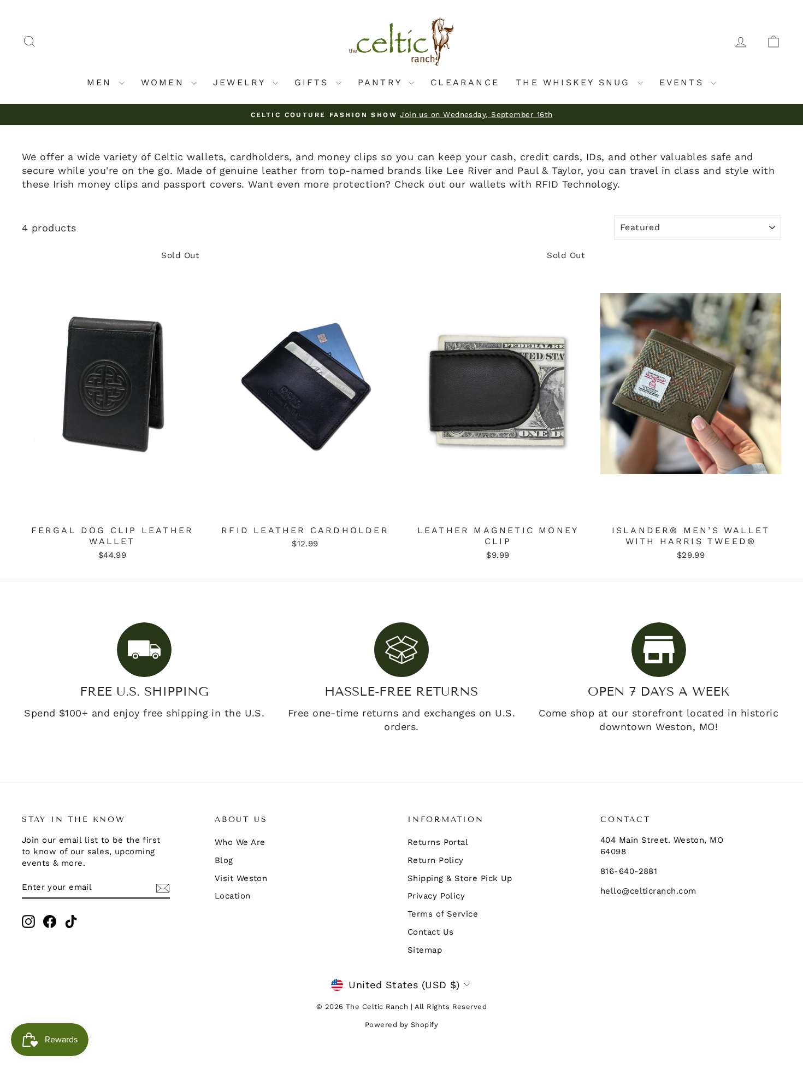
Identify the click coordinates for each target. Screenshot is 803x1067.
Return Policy (436, 860)
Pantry (382, 82)
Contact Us (431, 932)
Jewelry (241, 82)
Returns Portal (438, 842)
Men (101, 82)
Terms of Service (443, 914)
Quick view (112, 507)
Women (164, 82)
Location (233, 896)
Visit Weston (241, 878)
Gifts (313, 82)
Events (683, 82)
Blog (224, 860)
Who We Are (240, 842)
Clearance (464, 82)
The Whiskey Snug (575, 82)
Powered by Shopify (401, 1025)
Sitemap (425, 950)
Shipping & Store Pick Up (460, 878)
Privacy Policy (436, 896)
